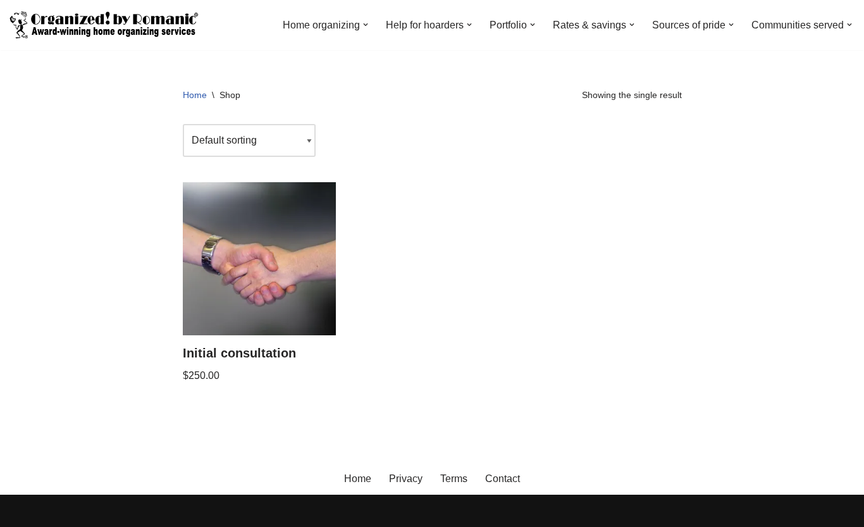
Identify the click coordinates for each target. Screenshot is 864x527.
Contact (502, 478)
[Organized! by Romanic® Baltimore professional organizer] (104, 25)
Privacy (406, 478)
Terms (453, 478)
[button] (365, 24)
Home (195, 95)
